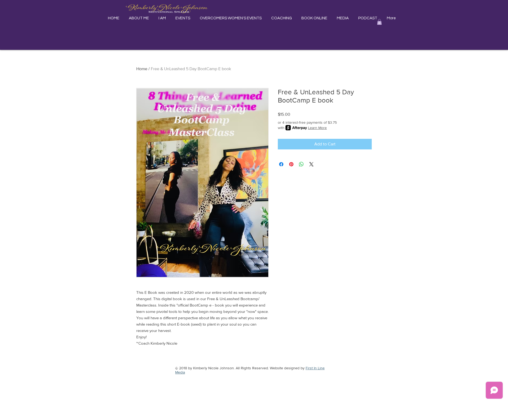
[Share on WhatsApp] (301, 164)
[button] (379, 22)
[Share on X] (311, 164)
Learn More (317, 128)
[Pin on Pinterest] (291, 164)
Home (141, 68)
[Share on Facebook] (281, 164)
